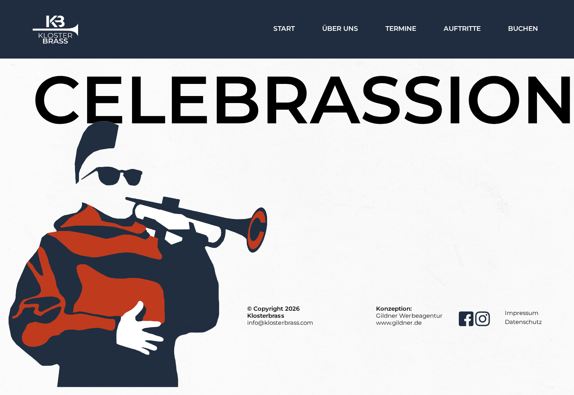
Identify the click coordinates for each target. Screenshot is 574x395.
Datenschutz (523, 322)
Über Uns (340, 28)
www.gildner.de (399, 322)
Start (284, 28)
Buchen (523, 28)
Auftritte (462, 28)
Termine (400, 28)
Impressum (521, 313)
